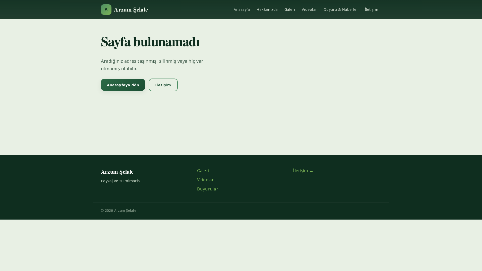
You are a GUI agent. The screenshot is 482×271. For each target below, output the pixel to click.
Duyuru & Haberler (341, 9)
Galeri (289, 9)
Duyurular (207, 189)
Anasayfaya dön (123, 84)
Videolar (309, 9)
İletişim (371, 9)
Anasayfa (242, 9)
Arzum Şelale (126, 9)
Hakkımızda (267, 9)
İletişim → (303, 170)
